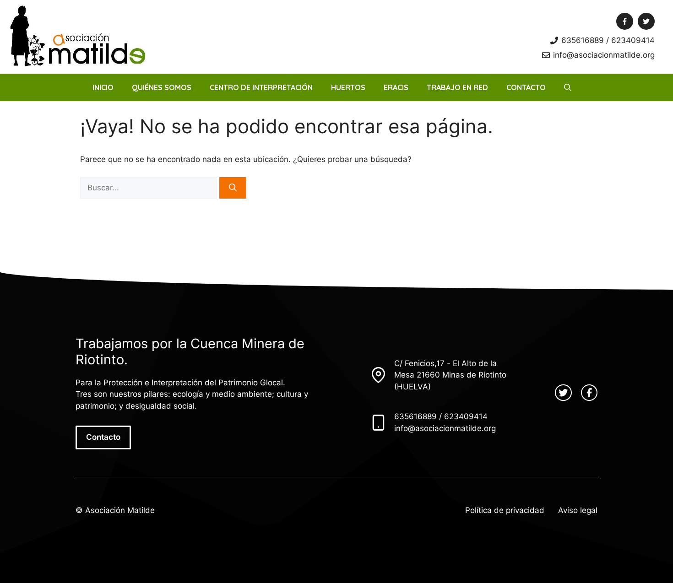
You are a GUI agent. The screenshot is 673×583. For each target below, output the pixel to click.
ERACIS (396, 87)
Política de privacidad (504, 510)
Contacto (526, 87)
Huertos (348, 87)
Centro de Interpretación (261, 87)
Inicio (103, 87)
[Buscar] (232, 188)
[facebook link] (589, 392)
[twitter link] (563, 392)
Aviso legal (577, 510)
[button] (568, 87)
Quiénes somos (161, 87)
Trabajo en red (457, 87)
